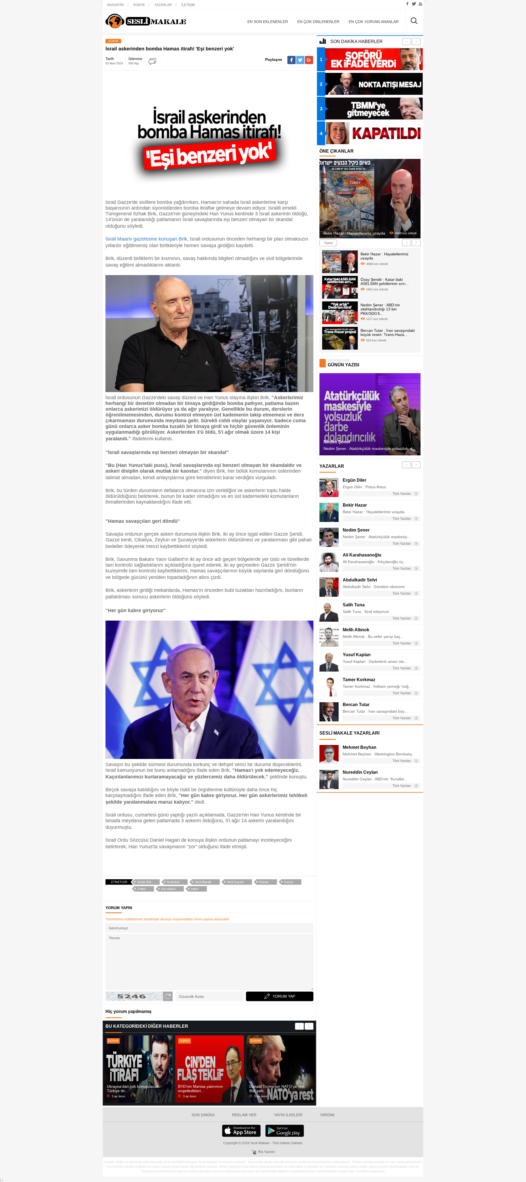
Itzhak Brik (144, 882)
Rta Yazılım (266, 1152)
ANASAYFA (115, 5)
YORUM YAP (284, 996)
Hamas (264, 882)
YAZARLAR (163, 5)
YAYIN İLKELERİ (288, 1115)
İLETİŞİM (188, 5)
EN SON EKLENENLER (267, 21)
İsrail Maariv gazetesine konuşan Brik (146, 239)
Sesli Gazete (235, 882)
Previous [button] (299, 1026)
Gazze (288, 882)
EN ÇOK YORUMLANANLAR (374, 21)
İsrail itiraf (173, 882)
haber (195, 888)
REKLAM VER (244, 1115)
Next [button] (309, 1026)
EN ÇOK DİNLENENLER (318, 21)
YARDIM (327, 1115)
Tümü (328, 243)
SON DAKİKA (203, 1115)
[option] (138, 1069)
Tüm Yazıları (402, 494)
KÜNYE (139, 5)
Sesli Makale (154, 21)
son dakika (168, 888)
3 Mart (141, 888)
